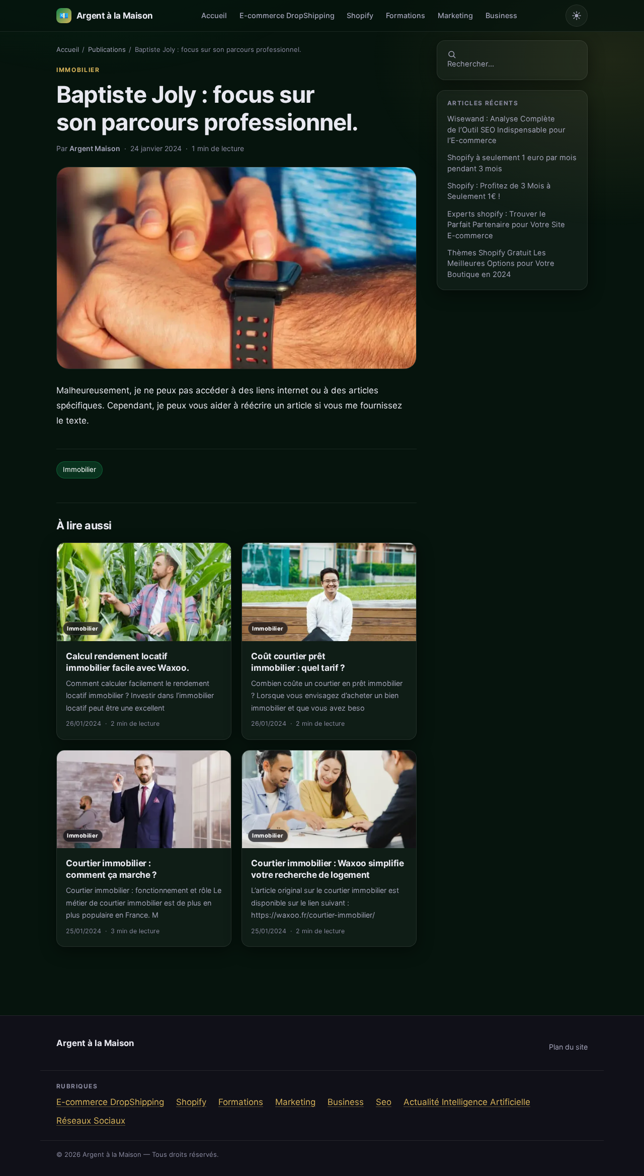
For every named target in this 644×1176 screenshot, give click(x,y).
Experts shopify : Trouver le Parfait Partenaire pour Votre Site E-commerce (506, 225)
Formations (405, 15)
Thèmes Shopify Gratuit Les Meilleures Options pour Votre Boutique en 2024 (500, 263)
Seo (383, 1102)
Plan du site (568, 1047)
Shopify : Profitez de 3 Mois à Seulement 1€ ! (498, 191)
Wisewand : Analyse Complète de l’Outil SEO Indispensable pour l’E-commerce (506, 129)
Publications (107, 49)
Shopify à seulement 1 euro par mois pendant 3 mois (512, 163)
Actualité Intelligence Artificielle (467, 1102)
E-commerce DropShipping (287, 15)
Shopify (360, 15)
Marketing (455, 15)
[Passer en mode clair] (577, 16)
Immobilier (78, 70)
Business (501, 15)
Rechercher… (470, 63)
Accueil (214, 15)
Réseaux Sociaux (90, 1121)
